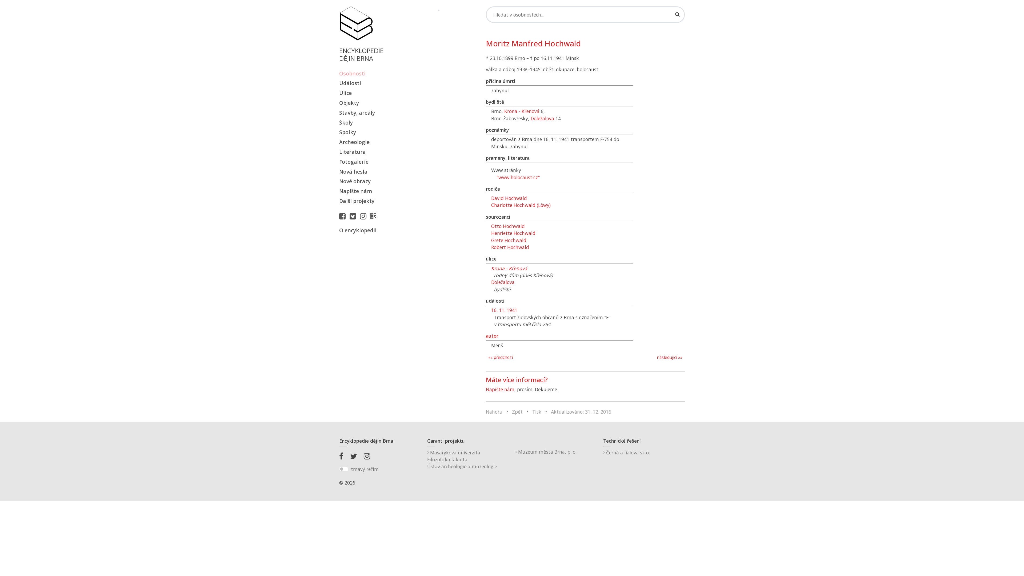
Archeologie (354, 142)
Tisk (536, 412)
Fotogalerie (354, 161)
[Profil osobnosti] (374, 216)
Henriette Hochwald (513, 233)
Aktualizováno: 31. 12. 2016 (581, 412)
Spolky (347, 132)
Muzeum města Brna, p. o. (547, 452)
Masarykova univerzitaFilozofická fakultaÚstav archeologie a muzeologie (462, 459)
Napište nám (355, 191)
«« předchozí (500, 357)
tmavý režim (365, 469)
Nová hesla (353, 171)
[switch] (344, 469)
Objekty (349, 102)
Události (350, 83)
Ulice (345, 93)
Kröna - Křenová (521, 111)
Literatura (352, 151)
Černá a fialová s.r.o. (627, 452)
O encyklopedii (358, 230)
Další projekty (356, 201)
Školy (346, 122)
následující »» (669, 357)
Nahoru (494, 412)
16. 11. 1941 (504, 310)
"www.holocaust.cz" (518, 177)
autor (492, 336)
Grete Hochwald (508, 240)
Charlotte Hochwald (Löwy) (521, 205)
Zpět (517, 412)
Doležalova (542, 118)
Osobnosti (352, 73)
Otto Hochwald (508, 226)
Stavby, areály (357, 112)
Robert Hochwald (510, 247)
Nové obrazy (355, 181)
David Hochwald (509, 198)
